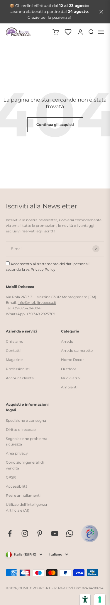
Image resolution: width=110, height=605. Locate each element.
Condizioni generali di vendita (25, 465)
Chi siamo (14, 341)
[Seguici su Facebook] (10, 533)
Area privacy (17, 453)
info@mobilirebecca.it (37, 302)
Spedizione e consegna (26, 420)
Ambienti (69, 387)
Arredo (67, 341)
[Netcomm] (89, 533)
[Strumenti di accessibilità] (85, 599)
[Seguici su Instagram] (25, 533)
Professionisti (18, 369)
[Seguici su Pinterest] (40, 533)
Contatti (13, 350)
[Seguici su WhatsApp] (70, 533)
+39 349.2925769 (40, 314)
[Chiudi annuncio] (101, 12)
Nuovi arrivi (71, 378)
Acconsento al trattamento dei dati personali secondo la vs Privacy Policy (47, 267)
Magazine (14, 359)
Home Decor (72, 359)
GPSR (11, 477)
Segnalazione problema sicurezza (26, 441)
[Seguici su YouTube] (55, 533)
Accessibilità (17, 486)
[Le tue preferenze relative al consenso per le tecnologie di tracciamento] (99, 599)
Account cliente (20, 378)
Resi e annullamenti (23, 495)
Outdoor (68, 369)
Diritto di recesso (21, 429)
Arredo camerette (77, 350)
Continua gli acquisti (55, 124)
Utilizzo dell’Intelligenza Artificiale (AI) (26, 507)
